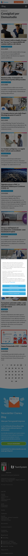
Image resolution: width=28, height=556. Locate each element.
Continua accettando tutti (14, 293)
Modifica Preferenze (14, 286)
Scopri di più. (12, 282)
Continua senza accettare (14, 289)
